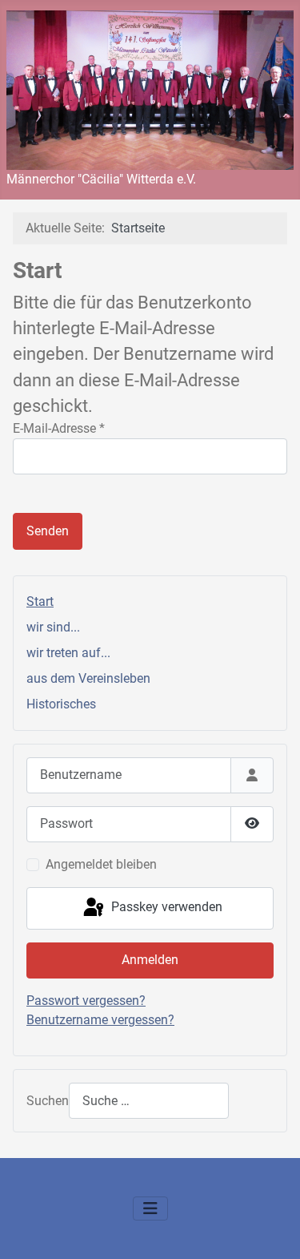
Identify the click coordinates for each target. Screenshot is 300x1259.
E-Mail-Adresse (59, 428)
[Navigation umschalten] (150, 1208)
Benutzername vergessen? (100, 1019)
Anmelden (150, 959)
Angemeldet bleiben (101, 864)
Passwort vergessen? (86, 1000)
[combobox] (149, 1101)
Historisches (61, 704)
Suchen (47, 1100)
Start (40, 601)
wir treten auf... (68, 652)
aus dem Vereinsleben (88, 678)
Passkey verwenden (165, 907)
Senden (47, 531)
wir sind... (53, 627)
